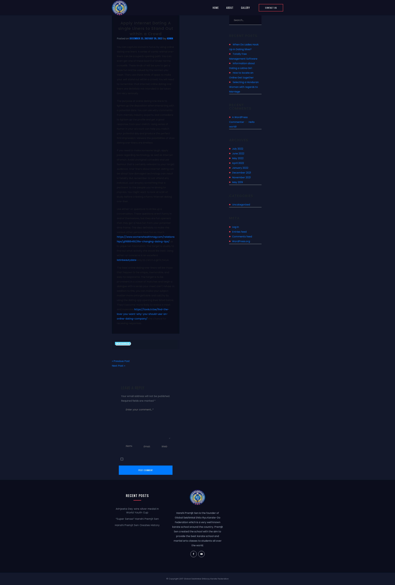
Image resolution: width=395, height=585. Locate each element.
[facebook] (193, 554)
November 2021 (241, 177)
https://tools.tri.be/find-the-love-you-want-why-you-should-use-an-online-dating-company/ (143, 314)
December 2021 (241, 172)
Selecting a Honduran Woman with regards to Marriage (244, 86)
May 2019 (237, 182)
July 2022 (237, 148)
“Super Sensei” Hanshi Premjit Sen (137, 519)
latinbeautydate (126, 260)
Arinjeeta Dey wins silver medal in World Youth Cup (137, 510)
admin (170, 38)
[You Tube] (201, 554)
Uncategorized (122, 343)
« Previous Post (121, 361)
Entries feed (239, 232)
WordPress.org (241, 241)
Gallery (245, 8)
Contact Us (271, 7)
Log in (235, 227)
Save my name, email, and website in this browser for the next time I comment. (147, 460)
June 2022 (238, 153)
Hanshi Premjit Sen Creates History (137, 525)
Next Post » (118, 366)
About (229, 8)
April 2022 (238, 163)
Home (215, 8)
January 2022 (240, 168)
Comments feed (242, 236)
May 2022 (237, 158)
